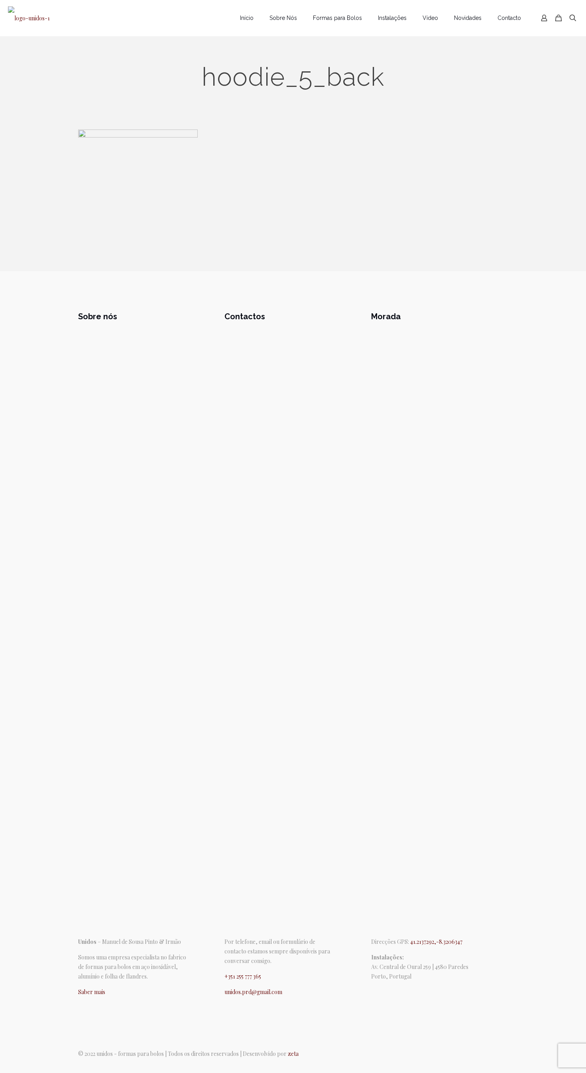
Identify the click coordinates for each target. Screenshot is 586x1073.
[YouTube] (390, 992)
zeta (293, 1053)
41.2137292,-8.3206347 (436, 941)
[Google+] (379, 992)
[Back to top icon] (505, 1050)
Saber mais (91, 992)
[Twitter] (385, 992)
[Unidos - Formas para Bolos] (29, 18)
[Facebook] (374, 992)
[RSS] (396, 992)
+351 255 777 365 (242, 976)
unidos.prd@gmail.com (253, 992)
